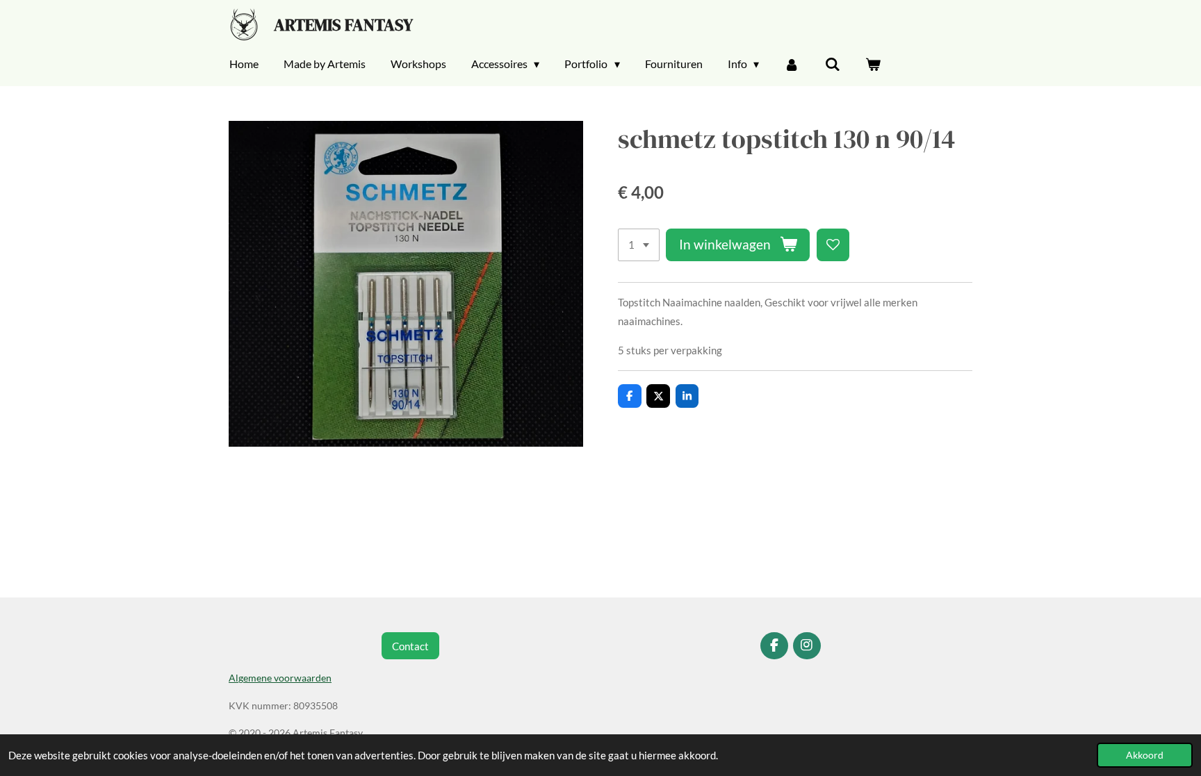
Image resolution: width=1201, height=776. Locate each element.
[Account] (791, 64)
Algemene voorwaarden (280, 678)
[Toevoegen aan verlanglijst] (833, 245)
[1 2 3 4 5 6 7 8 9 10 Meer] (639, 245)
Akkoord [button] (1144, 755)
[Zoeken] (832, 64)
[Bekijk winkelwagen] (873, 64)
